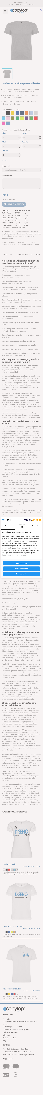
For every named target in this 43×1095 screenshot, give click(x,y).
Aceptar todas (21, 563)
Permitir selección (21, 568)
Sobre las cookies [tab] (21, 526)
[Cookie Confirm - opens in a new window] (32, 520)
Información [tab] (35, 526)
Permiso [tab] (8, 526)
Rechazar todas (21, 574)
